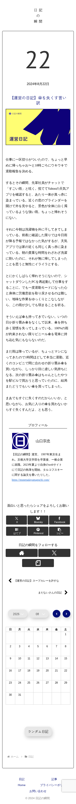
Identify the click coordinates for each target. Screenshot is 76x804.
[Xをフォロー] (54, 553)
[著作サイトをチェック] (22, 553)
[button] (59, 531)
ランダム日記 (38, 731)
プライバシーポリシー (54, 785)
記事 (54, 779)
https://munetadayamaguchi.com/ (30, 479)
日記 (12, 496)
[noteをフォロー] (38, 563)
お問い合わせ (37, 791)
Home (22, 785)
